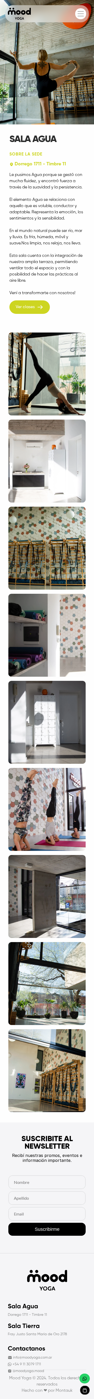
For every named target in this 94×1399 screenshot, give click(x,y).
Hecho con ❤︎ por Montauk (47, 1391)
